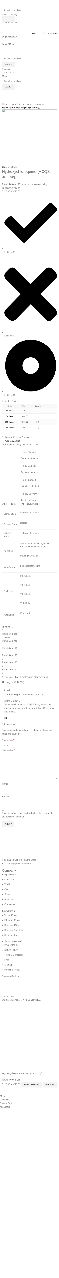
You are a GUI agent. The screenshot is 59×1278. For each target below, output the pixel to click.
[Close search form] (3, 3)
